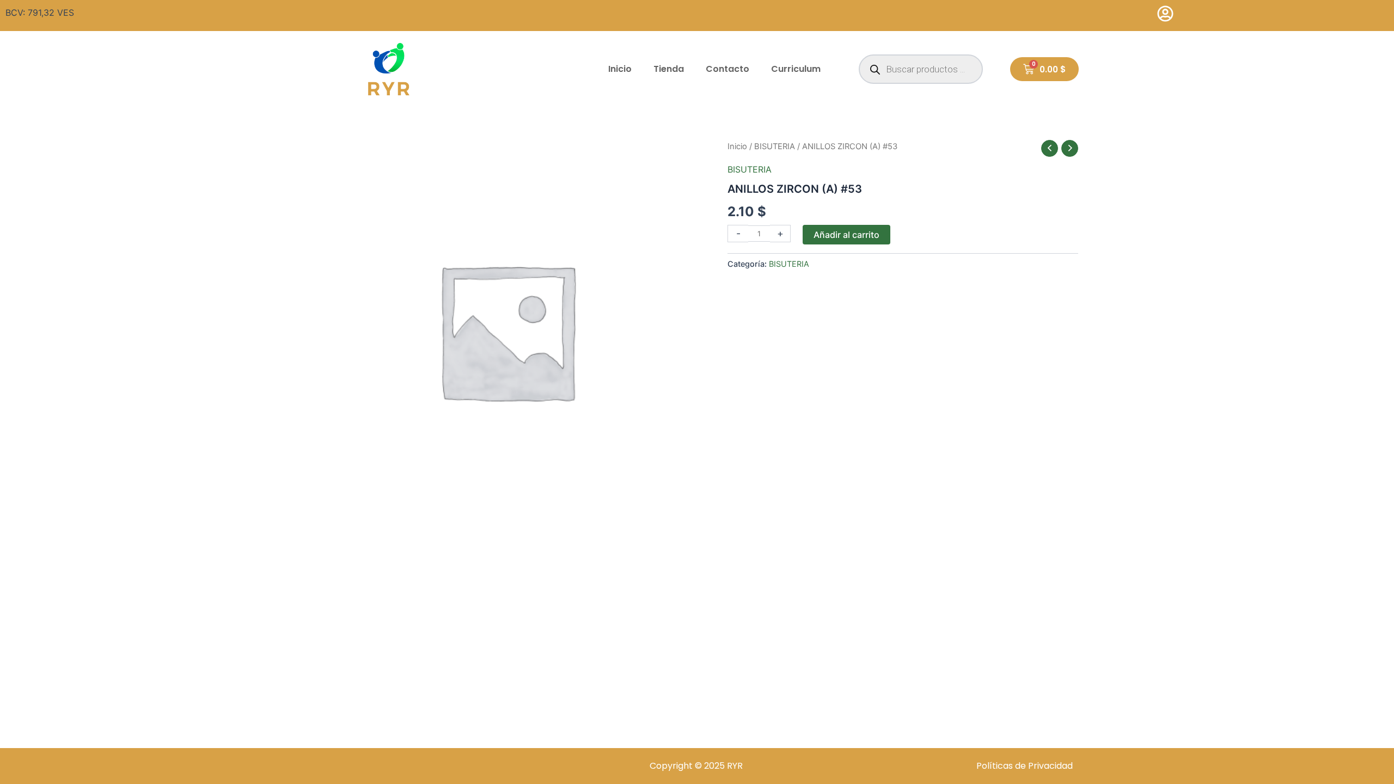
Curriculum (796, 69)
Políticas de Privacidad (1024, 765)
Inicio (620, 69)
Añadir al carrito (846, 234)
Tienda (668, 69)
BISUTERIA (774, 146)
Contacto (727, 69)
